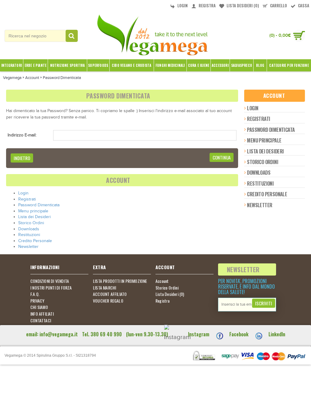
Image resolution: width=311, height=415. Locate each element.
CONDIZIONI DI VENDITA (49, 281)
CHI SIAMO (39, 307)
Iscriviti (263, 303)
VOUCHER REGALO (108, 301)
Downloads (258, 172)
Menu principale (264, 140)
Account (162, 281)
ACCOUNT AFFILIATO (110, 294)
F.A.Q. (34, 294)
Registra (163, 301)
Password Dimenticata (271, 129)
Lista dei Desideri (265, 151)
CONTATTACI (40, 320)
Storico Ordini (262, 162)
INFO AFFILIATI (42, 314)
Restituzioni (260, 183)
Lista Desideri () (170, 294)
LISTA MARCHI (104, 288)
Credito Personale (267, 194)
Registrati (258, 118)
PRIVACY (37, 301)
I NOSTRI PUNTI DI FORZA (51, 288)
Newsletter (259, 205)
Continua (222, 157)
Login (252, 108)
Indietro (22, 158)
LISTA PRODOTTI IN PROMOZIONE (120, 281)
